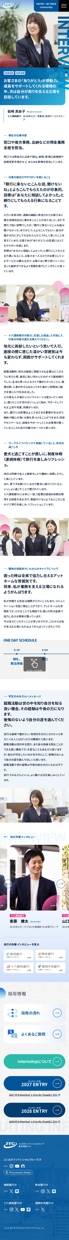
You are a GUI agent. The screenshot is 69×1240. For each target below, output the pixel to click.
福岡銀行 (9, 1185)
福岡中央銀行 (43, 1203)
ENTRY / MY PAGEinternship (46, 5)
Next (60, 883)
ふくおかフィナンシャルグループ (21, 1159)
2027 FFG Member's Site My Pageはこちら (33, 1095)
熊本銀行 (40, 1185)
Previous (8, 883)
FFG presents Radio (20, 1172)
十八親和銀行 (12, 1203)
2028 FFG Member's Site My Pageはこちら (33, 1121)
